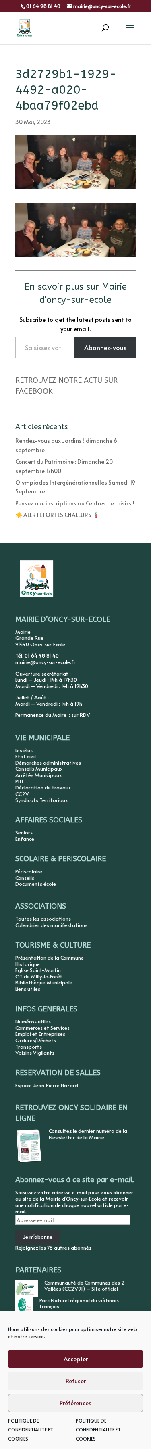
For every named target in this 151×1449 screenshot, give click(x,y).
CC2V (22, 794)
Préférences (75, 1402)
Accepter (76, 1358)
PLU (19, 781)
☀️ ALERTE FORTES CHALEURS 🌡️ (57, 515)
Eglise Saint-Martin (38, 970)
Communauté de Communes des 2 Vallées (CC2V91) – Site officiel (84, 1286)
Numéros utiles (33, 1021)
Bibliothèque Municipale (43, 982)
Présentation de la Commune (49, 957)
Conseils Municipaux (38, 768)
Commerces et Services (42, 1027)
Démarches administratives (48, 762)
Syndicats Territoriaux (41, 800)
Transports (28, 1046)
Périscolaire (28, 871)
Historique (27, 964)
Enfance (24, 838)
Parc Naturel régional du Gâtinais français (79, 1303)
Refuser (76, 1380)
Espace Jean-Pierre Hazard (46, 1085)
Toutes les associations (43, 918)
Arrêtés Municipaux (38, 775)
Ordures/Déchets (35, 1040)
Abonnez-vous (105, 347)
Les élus (24, 750)
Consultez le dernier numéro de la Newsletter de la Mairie (88, 1134)
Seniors (24, 832)
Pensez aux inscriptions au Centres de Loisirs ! (74, 503)
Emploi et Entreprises (40, 1033)
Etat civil (25, 756)
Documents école (35, 883)
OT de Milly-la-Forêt (38, 976)
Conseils (24, 877)
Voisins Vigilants (34, 1052)
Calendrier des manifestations (51, 925)
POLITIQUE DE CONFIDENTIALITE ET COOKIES (30, 1429)
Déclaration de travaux (43, 787)
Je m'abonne (37, 1236)
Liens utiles (27, 988)
